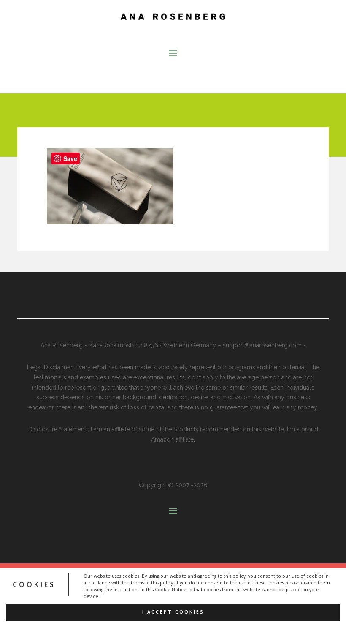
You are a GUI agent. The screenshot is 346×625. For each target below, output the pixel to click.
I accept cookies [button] (173, 612)
